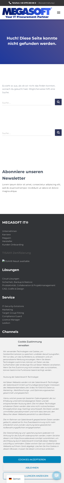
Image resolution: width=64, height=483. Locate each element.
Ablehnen (32, 467)
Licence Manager (11, 319)
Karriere (6, 234)
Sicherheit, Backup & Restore (17, 282)
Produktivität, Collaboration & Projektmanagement (28, 285)
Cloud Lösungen (10, 278)
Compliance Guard (12, 316)
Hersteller (7, 241)
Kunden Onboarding (13, 244)
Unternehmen (9, 231)
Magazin (6, 238)
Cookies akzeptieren (32, 459)
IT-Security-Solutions (13, 306)
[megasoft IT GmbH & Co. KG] (28, 12)
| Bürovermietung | (46, 3)
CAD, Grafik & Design (13, 288)
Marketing (7, 309)
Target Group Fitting (13, 313)
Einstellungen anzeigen (32, 475)
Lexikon (6, 323)
